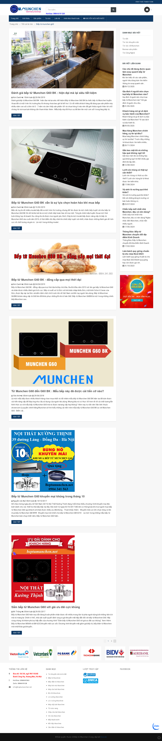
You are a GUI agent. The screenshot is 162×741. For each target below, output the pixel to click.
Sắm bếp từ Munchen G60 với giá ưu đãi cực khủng (45, 607)
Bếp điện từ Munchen (56, 682)
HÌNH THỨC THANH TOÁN (144, 2)
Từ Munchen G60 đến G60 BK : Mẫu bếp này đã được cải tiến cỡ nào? (57, 391)
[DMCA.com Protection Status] (90, 681)
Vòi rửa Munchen (54, 716)
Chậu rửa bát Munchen (56, 712)
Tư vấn (125, 39)
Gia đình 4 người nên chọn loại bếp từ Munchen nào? (136, 93)
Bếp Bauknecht (53, 720)
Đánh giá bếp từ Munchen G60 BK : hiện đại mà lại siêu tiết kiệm (54, 93)
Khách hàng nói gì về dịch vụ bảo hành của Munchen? (136, 112)
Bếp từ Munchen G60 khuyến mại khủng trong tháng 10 (48, 496)
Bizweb (104, 737)
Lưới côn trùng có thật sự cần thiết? (135, 171)
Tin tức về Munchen (131, 46)
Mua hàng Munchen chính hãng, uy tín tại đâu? (135, 132)
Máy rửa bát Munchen (56, 689)
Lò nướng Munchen (55, 697)
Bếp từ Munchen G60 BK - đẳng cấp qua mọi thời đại (46, 280)
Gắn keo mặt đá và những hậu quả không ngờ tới (135, 151)
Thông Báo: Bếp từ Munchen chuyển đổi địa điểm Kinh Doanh (135, 234)
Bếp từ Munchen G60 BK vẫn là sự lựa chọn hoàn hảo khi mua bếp (55, 202)
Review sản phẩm (130, 49)
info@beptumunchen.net (22, 687)
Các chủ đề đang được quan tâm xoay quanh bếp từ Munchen (137, 71)
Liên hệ (57, 18)
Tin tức (48, 18)
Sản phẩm (37, 18)
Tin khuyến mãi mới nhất (57, 674)
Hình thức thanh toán (71, 18)
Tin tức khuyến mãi (131, 42)
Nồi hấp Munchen (54, 723)
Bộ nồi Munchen (54, 693)
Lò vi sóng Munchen (55, 701)
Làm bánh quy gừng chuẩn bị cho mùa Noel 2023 (136, 252)
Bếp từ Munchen (54, 678)
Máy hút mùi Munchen (56, 685)
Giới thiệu (26, 18)
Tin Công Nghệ (129, 53)
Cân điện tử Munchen (56, 727)
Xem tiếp (16, 115)
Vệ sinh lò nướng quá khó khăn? (135, 191)
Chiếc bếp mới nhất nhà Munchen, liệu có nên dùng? (136, 210)
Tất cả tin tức (27, 24)
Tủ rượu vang (53, 708)
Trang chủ (14, 18)
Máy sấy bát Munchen (56, 704)
